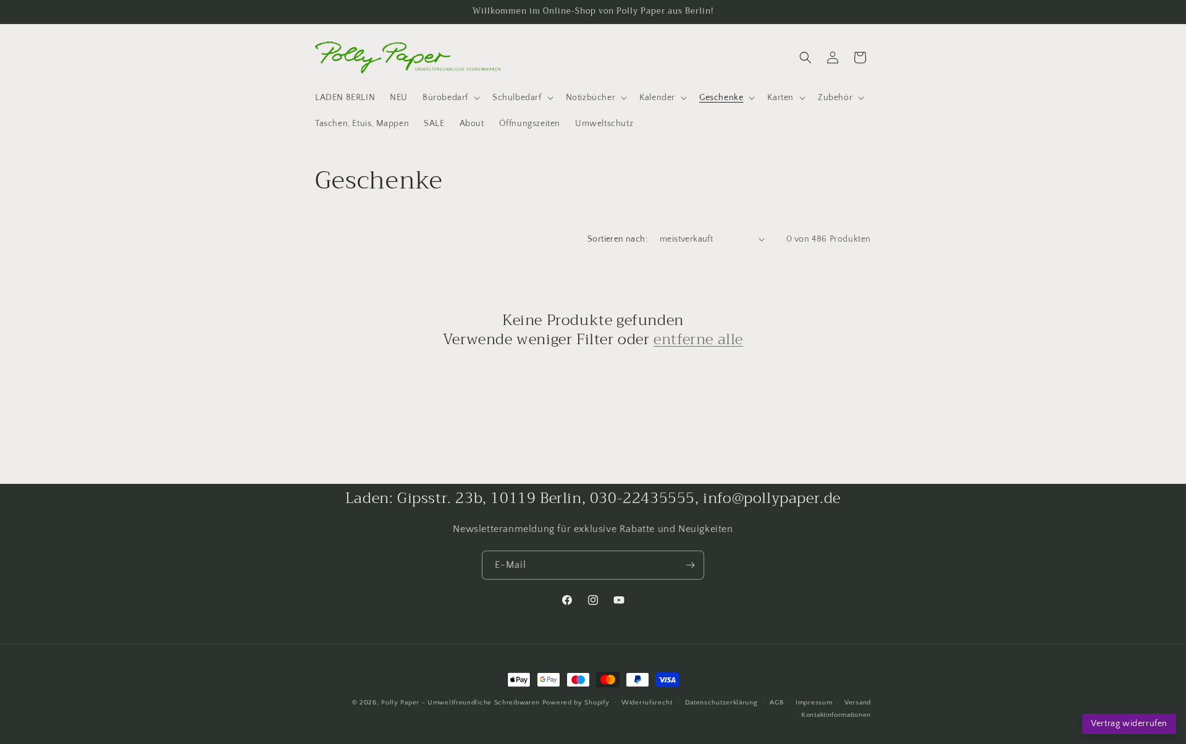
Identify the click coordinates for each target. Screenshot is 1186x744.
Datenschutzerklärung (721, 702)
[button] (450, 98)
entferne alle (698, 339)
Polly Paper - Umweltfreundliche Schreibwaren (460, 702)
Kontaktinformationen (836, 715)
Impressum (814, 702)
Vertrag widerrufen (1129, 724)
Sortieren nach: (617, 239)
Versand (857, 702)
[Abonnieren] (690, 565)
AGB (776, 702)
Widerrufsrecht (647, 702)
